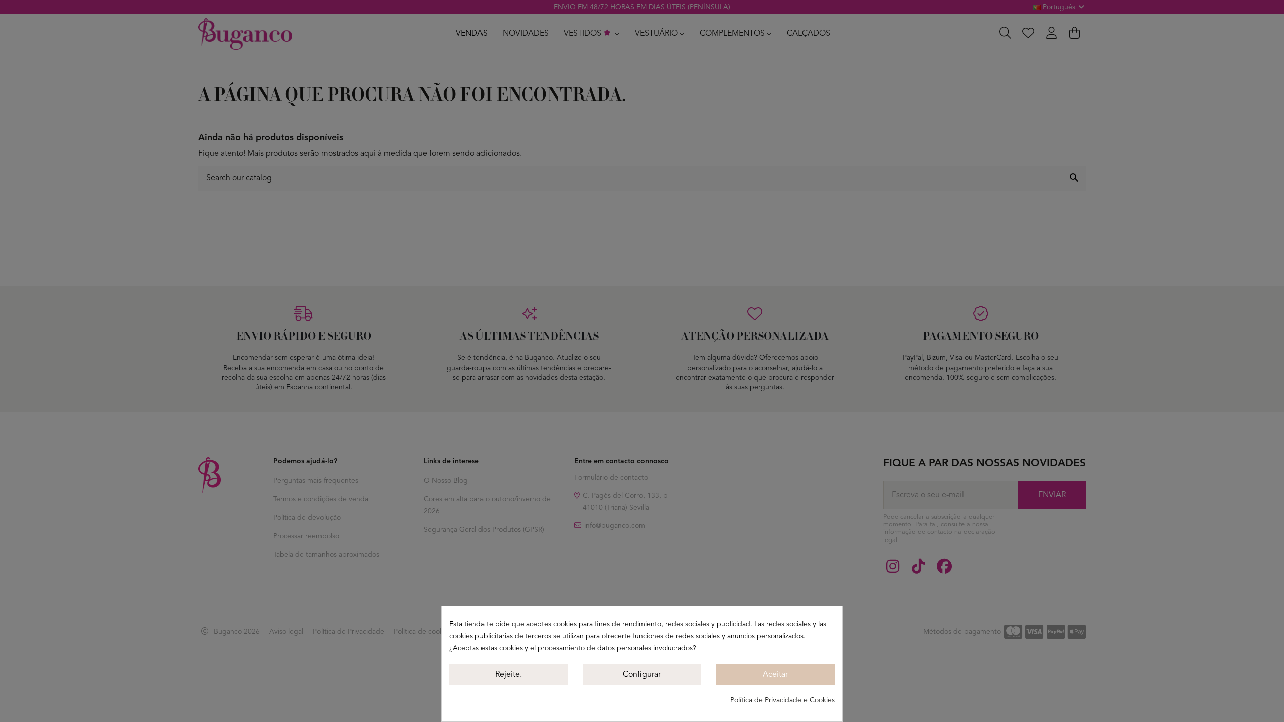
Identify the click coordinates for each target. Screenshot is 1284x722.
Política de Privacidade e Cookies (782, 700)
